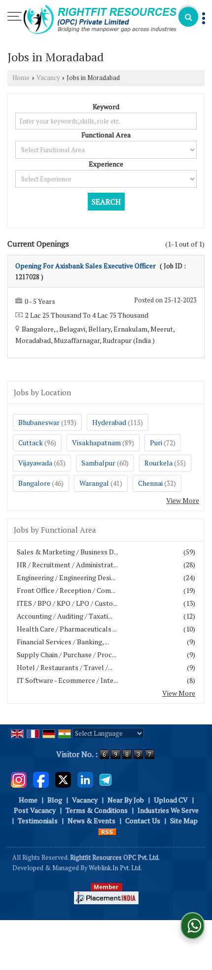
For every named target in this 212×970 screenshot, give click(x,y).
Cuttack (30, 442)
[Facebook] (41, 779)
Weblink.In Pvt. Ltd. (115, 868)
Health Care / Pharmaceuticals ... (67, 628)
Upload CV (171, 799)
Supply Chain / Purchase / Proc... (66, 654)
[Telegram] (105, 779)
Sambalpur (98, 462)
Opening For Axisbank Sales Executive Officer (85, 265)
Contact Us (142, 820)
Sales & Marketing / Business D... (67, 551)
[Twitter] (63, 779)
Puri (156, 442)
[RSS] (107, 831)
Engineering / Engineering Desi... (66, 577)
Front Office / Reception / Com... (66, 590)
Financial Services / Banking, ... (63, 641)
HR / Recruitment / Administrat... (67, 564)
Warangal (94, 483)
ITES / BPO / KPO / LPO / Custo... (67, 603)
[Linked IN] (85, 779)
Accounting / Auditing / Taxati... (64, 616)
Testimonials (38, 820)
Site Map (184, 820)
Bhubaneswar (39, 422)
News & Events (91, 820)
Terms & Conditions (97, 810)
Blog (54, 799)
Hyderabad (109, 422)
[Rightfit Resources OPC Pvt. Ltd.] (100, 20)
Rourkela (158, 462)
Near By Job (125, 799)
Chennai (150, 483)
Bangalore (34, 483)
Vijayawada (35, 462)
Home (21, 78)
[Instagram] (19, 779)
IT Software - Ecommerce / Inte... (67, 680)
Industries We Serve (168, 810)
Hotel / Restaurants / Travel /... (64, 667)
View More (182, 500)
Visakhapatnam (96, 442)
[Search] (188, 17)
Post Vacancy (35, 810)
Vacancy (48, 78)
